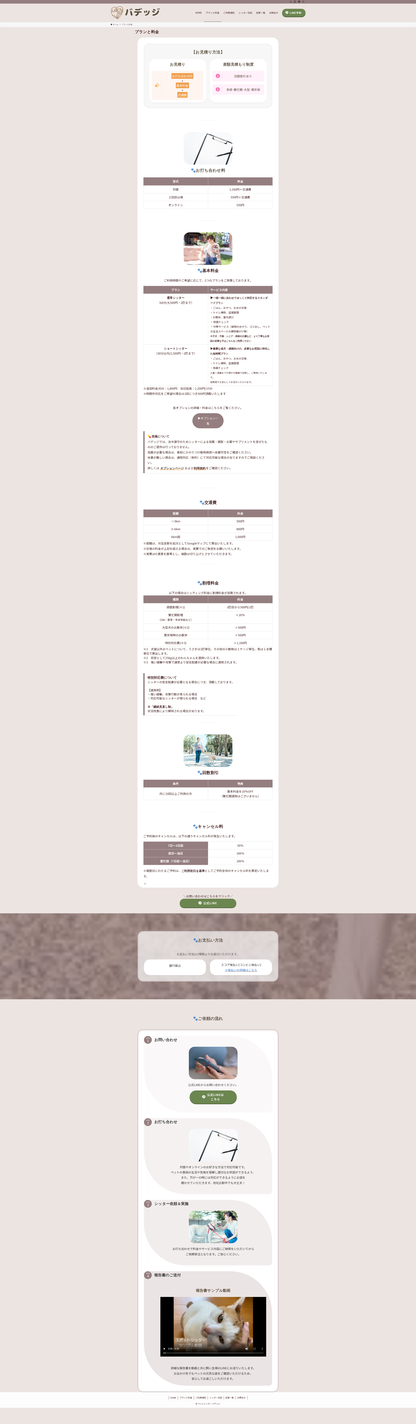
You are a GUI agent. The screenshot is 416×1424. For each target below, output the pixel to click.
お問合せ (241, 1397)
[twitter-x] (291, 2)
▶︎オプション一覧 (208, 420)
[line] (299, 2)
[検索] (303, 2)
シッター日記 (215, 1397)
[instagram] (295, 2)
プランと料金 (186, 1397)
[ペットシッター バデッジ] (135, 12)
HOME (173, 1397)
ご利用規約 (200, 1397)
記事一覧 (229, 1397)
